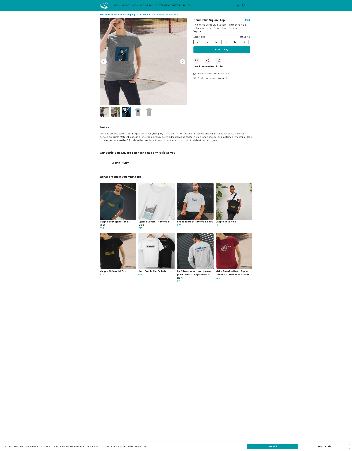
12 (216, 42)
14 (226, 42)
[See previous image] (104, 61)
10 (207, 42)
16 (235, 42)
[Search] (244, 5)
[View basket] (249, 5)
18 (244, 42)
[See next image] (182, 61)
